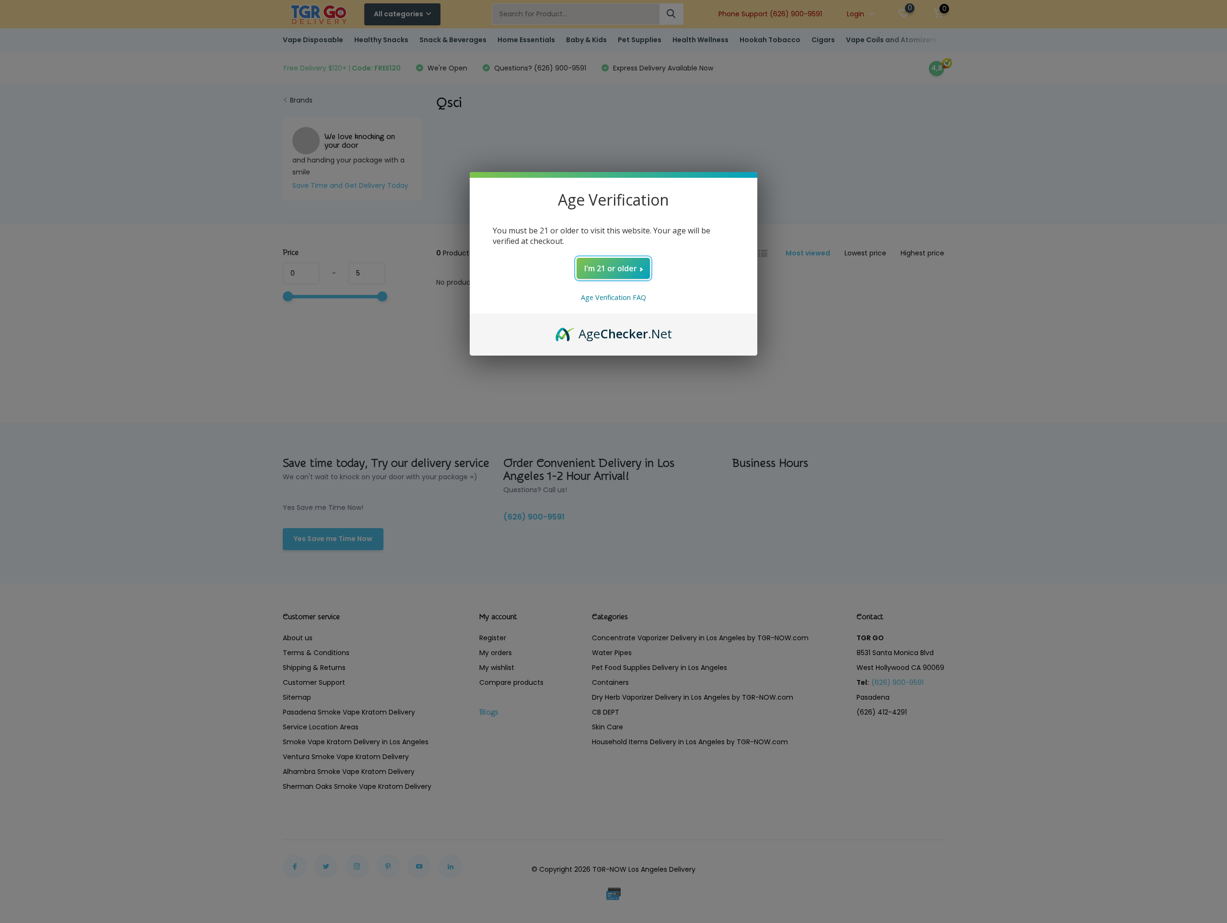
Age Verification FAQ (613, 297)
